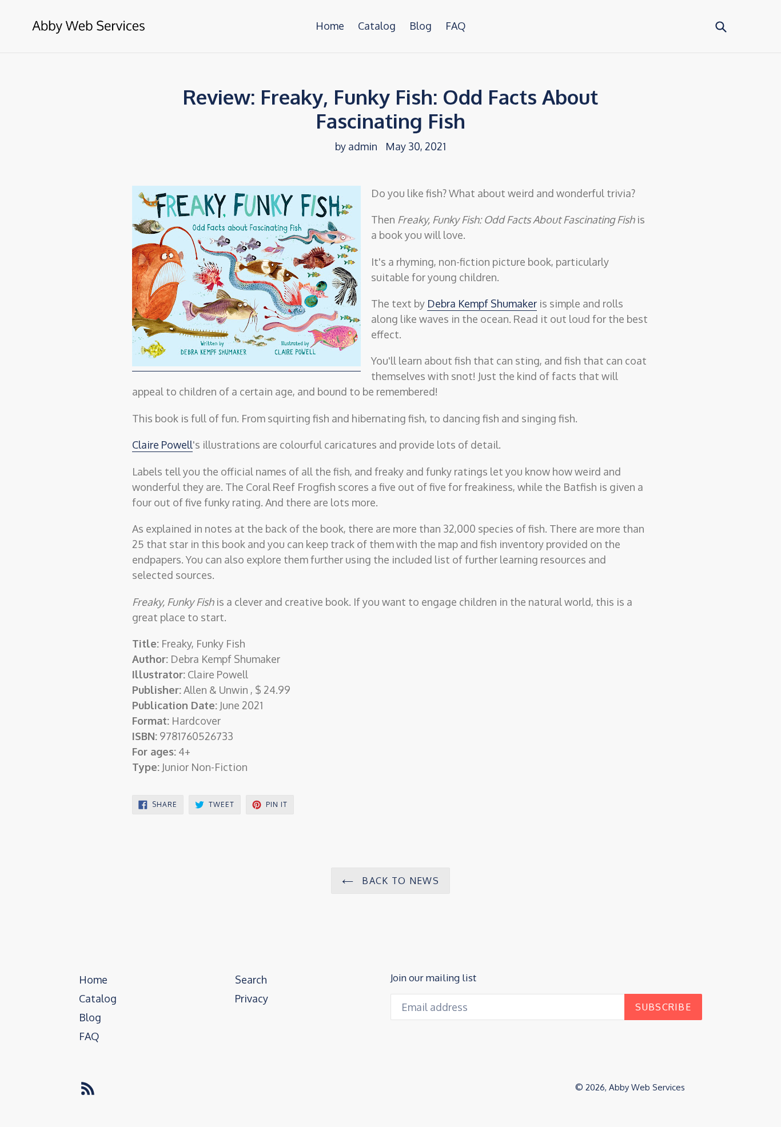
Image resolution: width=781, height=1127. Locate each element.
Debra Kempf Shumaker (482, 303)
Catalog (377, 25)
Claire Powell (162, 444)
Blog (420, 25)
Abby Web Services (647, 1087)
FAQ (455, 25)
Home (330, 25)
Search (251, 979)
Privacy (251, 998)
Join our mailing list (433, 978)
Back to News (399, 880)
